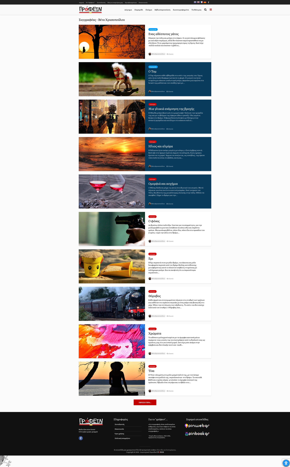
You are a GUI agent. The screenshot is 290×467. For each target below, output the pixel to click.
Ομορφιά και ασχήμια (163, 183)
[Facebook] (81, 438)
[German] (205, 2)
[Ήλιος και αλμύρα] (112, 153)
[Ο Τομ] (112, 78)
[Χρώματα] (112, 341)
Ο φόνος (154, 221)
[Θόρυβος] (112, 303)
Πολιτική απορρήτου (122, 438)
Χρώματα (154, 333)
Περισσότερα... (145, 402)
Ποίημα (149, 9)
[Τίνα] (112, 378)
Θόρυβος (154, 296)
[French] (202, 2)
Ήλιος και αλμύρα (160, 146)
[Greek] (196, 2)
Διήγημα (128, 9)
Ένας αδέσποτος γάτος (163, 34)
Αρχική (81, 2)
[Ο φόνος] (112, 228)
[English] (199, 2)
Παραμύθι (138, 9)
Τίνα (151, 371)
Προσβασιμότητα (131, 2)
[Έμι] (112, 266)
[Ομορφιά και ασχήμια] (112, 191)
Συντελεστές (101, 2)
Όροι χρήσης (119, 433)
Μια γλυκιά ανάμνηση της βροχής (171, 109)
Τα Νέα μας (196, 9)
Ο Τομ (152, 71)
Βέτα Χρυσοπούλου (158, 54)
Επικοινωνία (143, 2)
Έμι (150, 258)
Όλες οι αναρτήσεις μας (115, 2)
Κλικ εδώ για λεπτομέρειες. (166, 450)
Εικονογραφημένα (181, 9)
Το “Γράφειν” (90, 2)
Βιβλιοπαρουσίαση (162, 9)
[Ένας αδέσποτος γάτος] (112, 41)
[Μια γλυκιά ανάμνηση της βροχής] (112, 116)
